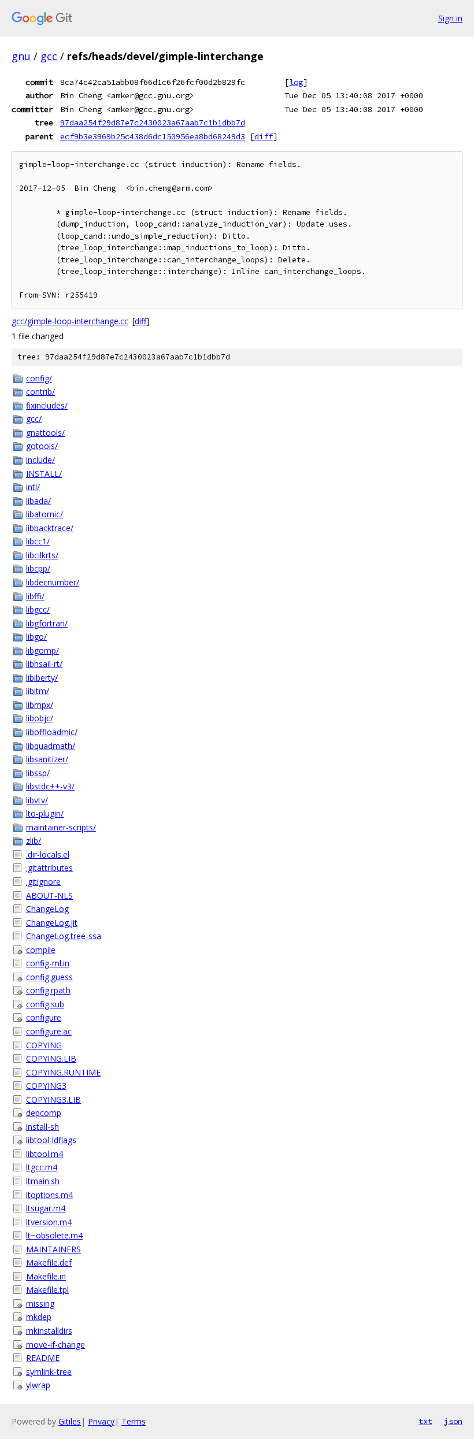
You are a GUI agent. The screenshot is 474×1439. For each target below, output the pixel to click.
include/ (40, 459)
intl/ (33, 486)
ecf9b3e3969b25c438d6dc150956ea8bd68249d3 (152, 136)
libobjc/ (39, 718)
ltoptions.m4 (49, 1194)
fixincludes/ (47, 405)
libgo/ (36, 636)
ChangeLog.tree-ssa (63, 935)
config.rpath (48, 990)
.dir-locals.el (47, 854)
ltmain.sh (43, 1180)
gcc (48, 56)
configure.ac (49, 1031)
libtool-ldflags (51, 1139)
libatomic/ (44, 514)
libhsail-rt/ (44, 663)
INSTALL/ (44, 473)
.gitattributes (49, 867)
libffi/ (35, 596)
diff (263, 136)
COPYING (44, 1045)
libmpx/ (39, 704)
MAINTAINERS (53, 1249)
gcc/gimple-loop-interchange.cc (70, 321)
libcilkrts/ (42, 555)
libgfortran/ (47, 623)
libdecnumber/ (52, 582)
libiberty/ (42, 677)
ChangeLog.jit (51, 922)
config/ (39, 378)
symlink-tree (49, 1371)
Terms (133, 1421)
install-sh (42, 1126)
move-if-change (55, 1344)
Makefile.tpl (47, 1289)
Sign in (450, 18)
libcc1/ (38, 541)
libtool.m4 (44, 1153)
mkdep (38, 1316)
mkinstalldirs (49, 1330)
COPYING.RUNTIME (63, 1072)
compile (40, 949)
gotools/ (42, 445)
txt (425, 1421)
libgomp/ (42, 650)
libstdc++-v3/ (50, 786)
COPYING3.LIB (53, 1099)
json (453, 1421)
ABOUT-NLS (49, 895)
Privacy (101, 1421)
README (43, 1357)
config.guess (49, 976)
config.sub (45, 1004)
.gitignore (43, 881)
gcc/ (34, 418)
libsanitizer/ (47, 759)
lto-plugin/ (45, 813)
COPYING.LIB (51, 1058)
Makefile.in (46, 1276)
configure (43, 1017)
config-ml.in (47, 963)
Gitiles (69, 1421)
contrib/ (40, 391)
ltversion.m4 (49, 1222)
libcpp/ (38, 568)
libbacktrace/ (49, 527)
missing (40, 1303)
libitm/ (37, 690)
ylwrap (38, 1384)
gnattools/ (45, 432)
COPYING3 (46, 1085)
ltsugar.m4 (45, 1208)
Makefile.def (49, 1262)
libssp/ (38, 772)
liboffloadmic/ (51, 731)
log (296, 82)
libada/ (38, 500)
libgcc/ (38, 609)
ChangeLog (47, 908)
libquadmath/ (50, 745)
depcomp (43, 1112)
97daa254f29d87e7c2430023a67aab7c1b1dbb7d (152, 122)
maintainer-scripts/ (61, 827)
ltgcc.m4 (41, 1167)
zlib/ (33, 840)
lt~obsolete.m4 (54, 1235)
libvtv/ (37, 800)
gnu (21, 56)
